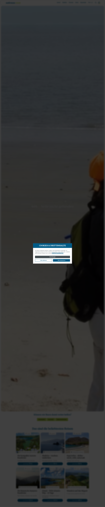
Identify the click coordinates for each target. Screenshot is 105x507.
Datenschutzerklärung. (57, 253)
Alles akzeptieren (61, 260)
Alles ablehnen (43, 260)
